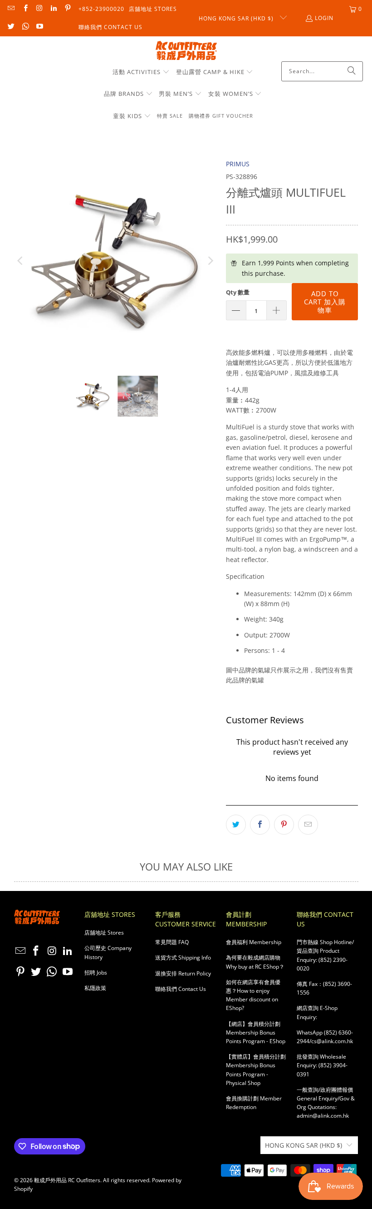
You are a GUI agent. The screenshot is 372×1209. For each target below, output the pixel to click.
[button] (141, 72)
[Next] (210, 260)
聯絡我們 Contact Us (110, 27)
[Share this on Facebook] (260, 825)
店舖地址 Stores (153, 9)
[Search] (351, 71)
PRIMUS (238, 163)
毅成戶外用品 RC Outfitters (67, 1180)
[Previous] (21, 260)
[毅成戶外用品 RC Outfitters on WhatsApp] (25, 27)
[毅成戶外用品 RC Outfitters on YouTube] (39, 27)
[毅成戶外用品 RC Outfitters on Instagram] (39, 9)
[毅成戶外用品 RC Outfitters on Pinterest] (67, 9)
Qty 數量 (238, 292)
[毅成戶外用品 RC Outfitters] (186, 51)
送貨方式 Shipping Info (183, 957)
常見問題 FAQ (172, 942)
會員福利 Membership (253, 942)
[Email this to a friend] (308, 825)
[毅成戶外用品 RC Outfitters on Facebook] (25, 9)
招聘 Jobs (95, 972)
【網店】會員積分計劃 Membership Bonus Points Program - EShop (255, 1032)
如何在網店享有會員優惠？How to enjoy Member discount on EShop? (253, 995)
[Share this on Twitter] (236, 825)
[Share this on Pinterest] (284, 825)
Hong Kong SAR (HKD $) (237, 18)
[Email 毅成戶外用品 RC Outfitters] (11, 9)
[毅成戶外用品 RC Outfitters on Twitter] (11, 27)
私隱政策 (95, 988)
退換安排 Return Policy (183, 973)
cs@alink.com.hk (332, 1041)
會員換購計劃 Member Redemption (254, 1103)
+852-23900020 (101, 9)
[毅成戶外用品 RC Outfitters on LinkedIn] (53, 9)
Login (324, 18)
